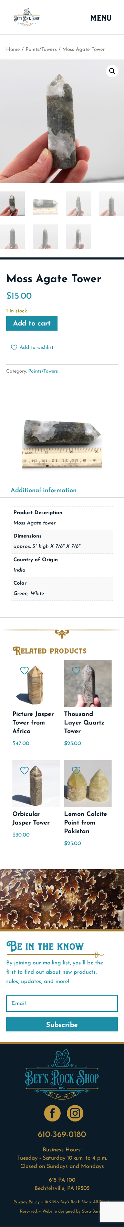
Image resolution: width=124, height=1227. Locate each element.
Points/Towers (41, 49)
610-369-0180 (62, 1135)
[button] (112, 71)
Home (13, 49)
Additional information (43, 491)
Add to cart (32, 323)
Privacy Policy (26, 1202)
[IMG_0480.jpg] (62, 472)
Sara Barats (93, 1211)
